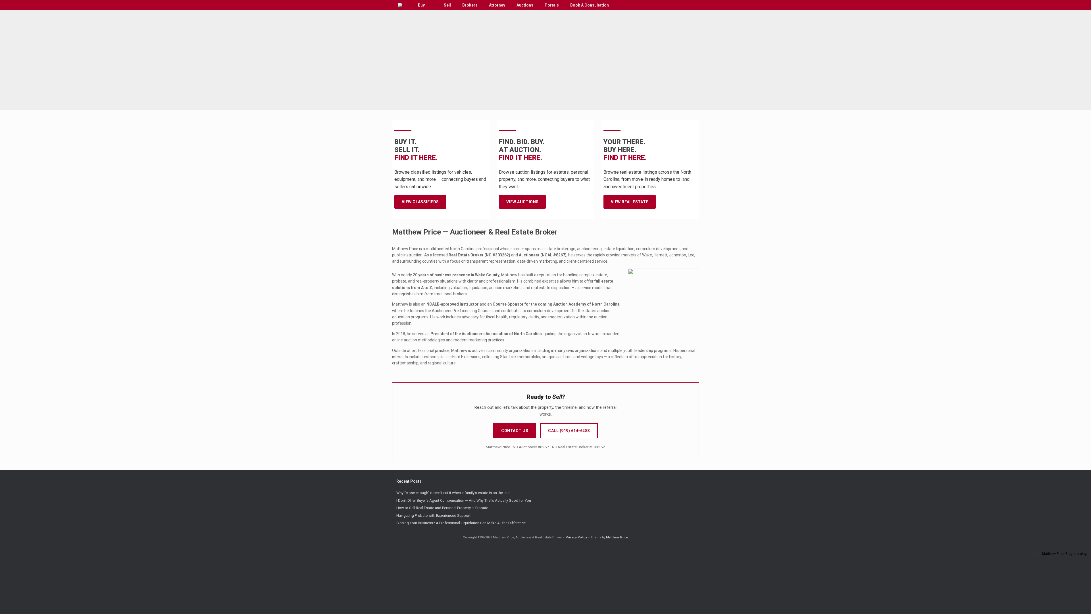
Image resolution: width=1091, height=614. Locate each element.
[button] (690, 5)
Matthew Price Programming (1064, 554)
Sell (447, 5)
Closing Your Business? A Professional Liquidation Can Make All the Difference (461, 523)
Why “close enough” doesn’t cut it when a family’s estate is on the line (452, 493)
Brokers (470, 5)
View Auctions (522, 202)
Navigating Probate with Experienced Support (433, 515)
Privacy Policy (576, 537)
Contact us (514, 430)
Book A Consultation (589, 5)
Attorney (497, 5)
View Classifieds (420, 202)
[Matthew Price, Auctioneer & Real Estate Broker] (400, 5)
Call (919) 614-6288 (569, 430)
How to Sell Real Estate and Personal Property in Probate (442, 508)
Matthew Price (617, 537)
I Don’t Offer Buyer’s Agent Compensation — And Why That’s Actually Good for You (463, 500)
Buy (421, 5)
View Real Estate (629, 202)
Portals (552, 5)
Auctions (525, 5)
